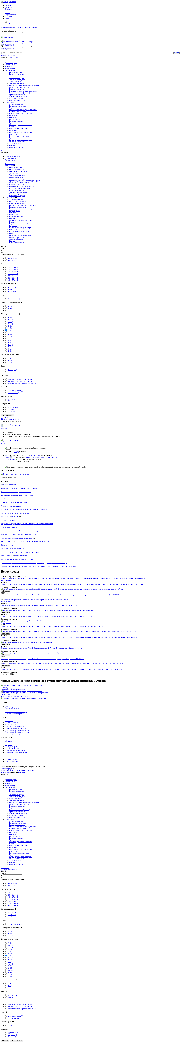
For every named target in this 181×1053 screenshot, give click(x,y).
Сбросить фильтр (7, 415)
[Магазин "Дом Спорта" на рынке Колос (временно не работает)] (24, 693)
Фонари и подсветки (16, 98)
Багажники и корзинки (17, 106)
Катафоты (12, 117)
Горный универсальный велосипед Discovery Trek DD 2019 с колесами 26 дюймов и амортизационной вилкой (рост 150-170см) (46, 616)
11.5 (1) (10, 322)
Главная (8, 5)
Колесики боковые (16, 121)
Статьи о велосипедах (13, 724)
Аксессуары (9, 70)
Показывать (5, 674)
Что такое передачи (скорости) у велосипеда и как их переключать (24, 509)
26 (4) (10, 308)
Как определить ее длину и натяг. (27, 552)
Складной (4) (12, 411)
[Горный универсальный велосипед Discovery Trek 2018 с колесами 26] (26, 621)
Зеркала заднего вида (16, 83)
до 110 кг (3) (12, 291)
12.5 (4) (10, 324)
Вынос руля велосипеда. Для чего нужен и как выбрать (20, 531)
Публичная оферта (12, 748)
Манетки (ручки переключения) (20, 125)
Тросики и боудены (16, 143)
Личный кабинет (11, 723)
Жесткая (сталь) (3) (14, 393)
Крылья (12, 123)
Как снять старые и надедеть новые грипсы (33, 541)
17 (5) (10, 336)
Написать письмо (11, 759)
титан (50, 566)
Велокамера (5, 517)
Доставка (8, 16)
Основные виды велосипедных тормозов (15, 502)
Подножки (13, 130)
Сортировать (5, 576)
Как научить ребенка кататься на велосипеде (17, 495)
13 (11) (10, 326)
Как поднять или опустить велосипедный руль (17, 538)
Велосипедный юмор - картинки (17, 732)
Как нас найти (10, 11)
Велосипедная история (13, 734)
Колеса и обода (14, 119)
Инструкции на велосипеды (15, 726)
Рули (11, 138)
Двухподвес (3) (13, 407)
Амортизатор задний (16, 104)
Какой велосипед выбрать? (10, 488)
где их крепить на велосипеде (56, 563)
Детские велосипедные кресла (20, 76)
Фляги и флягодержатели (18, 96)
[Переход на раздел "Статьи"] (8, 485)
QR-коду (16, 452)
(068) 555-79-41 (8, 45)
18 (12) (10, 340)
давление (14, 517)
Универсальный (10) (15, 299)
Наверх (22, 772)
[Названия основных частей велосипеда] (16, 474)
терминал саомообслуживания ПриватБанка (41, 457)
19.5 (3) (10, 345)
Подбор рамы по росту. (29, 488)
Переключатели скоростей (18, 128)
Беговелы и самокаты (12, 61)
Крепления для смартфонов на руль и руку (24, 85)
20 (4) (10, 347)
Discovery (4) (12, 370)
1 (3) (9, 358)
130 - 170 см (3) (13, 270)
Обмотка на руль (7, 545)
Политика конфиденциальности (16, 750)
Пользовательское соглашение (16, 752)
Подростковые (10, 65)
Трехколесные (10, 68)
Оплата (7, 18)
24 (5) (10, 306)
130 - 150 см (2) (13, 267)
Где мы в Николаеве (12, 708)
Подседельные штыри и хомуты (20, 132)
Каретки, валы (14, 115)
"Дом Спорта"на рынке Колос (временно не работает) (15, 695)
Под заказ (6, 591)
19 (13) (10, 343)
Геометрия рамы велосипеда (11, 506)
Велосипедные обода (8, 520)
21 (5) (10, 362)
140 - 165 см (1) (13, 272)
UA (10, 24)
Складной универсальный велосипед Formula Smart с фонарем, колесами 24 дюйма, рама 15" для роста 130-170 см (42, 605)
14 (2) (10, 328)
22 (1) (10, 351)
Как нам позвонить (12, 761)
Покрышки (13, 134)
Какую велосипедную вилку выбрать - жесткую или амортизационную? (27, 524)
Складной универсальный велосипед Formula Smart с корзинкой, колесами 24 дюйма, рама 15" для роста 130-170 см (42, 659)
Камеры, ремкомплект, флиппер (20, 113)
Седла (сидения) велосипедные (20, 140)
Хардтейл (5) (12, 409)
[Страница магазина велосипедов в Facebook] (17, 41)
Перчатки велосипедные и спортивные (23, 91)
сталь (37, 566)
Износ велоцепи (6, 556)
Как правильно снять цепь (10, 559)
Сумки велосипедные (17, 95)
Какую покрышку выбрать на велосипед (15, 513)
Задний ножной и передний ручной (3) (22, 383)
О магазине (9, 9)
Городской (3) (12, 258)
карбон (55, 566)
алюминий (43, 566)
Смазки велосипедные (17, 142)
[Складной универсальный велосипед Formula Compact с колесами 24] (26, 642)
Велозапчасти (10, 102)
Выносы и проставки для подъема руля (23, 110)
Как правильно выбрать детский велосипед (16, 492)
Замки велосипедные (16, 78)
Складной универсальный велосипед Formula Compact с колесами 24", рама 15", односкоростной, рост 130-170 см (41, 648)
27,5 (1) (10, 310)
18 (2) (10, 360)
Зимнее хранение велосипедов (16, 712)
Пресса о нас (10, 710)
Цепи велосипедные (16, 147)
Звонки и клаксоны (16, 81)
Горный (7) (11, 260)
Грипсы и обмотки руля (17, 112)
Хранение (8, 7)
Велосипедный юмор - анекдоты (17, 730)
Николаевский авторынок (14, 714)
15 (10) (10, 330)
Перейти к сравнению (11, 419)
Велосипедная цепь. (8, 552)
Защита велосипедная (17, 80)
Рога (2, 541)
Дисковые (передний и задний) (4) (20, 379)
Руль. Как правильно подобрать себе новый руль (18, 534)
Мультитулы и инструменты (19, 87)
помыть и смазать (27, 559)
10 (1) (10, 318)
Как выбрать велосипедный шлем (13, 548)
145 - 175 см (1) (13, 274)
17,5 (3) (10, 338)
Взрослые (8, 66)
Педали (12, 127)
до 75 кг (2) (12, 287)
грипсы (8, 541)
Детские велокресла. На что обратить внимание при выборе (22, 563)
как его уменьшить (21, 556)
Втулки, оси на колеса (17, 108)
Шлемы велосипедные (17, 100)
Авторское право (11, 747)
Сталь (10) (11, 400)
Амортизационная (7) (15, 391)
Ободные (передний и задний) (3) (20, 381)
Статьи (7, 13)
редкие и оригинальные (67, 566)
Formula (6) (11, 372)
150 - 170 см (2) (13, 276)
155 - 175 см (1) (13, 278)
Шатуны (12, 145)
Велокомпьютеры (15, 72)
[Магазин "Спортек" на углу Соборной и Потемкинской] (21, 685)
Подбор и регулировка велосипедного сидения (17, 499)
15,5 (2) (10, 332)
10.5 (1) (10, 320)
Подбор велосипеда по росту (15, 728)
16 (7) (10, 334)
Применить (5, 1040)
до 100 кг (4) (12, 289)
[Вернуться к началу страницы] (8, 2)
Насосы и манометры (17, 89)
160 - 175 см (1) (13, 280)
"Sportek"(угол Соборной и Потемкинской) (13, 688)
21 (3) (10, 349)
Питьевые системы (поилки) (19, 93)
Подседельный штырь (9, 527)
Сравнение (5, 417)
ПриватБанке (35, 455)
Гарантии (8, 745)
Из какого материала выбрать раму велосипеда (17, 566)
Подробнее (7, 580)
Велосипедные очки (16, 74)
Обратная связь (10, 15)
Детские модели (11, 63)
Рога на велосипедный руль (19, 136)
